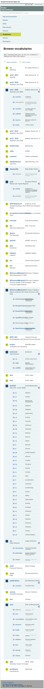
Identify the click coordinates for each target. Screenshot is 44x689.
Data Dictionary (17, 13)
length (17, 630)
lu (16, 488)
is (15, 472)
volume (17, 655)
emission (18, 624)
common (13, 156)
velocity (17, 650)
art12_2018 (14, 82)
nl (16, 499)
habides (13, 253)
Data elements (7, 27)
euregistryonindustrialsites (17, 213)
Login (28, 4)
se (16, 519)
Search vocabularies (12, 62)
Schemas (5, 31)
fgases (12, 233)
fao (11, 226)
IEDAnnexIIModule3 (17, 280)
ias (11, 260)
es (16, 441)
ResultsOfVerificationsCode (20, 311)
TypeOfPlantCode (20, 317)
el (15, 437)
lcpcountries (19, 548)
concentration (19, 619)
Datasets (5, 20)
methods (18, 114)
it (15, 476)
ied (11, 266)
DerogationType (20, 306)
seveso (12, 592)
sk (16, 527)
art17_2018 (14, 138)
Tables (5, 24)
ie (15, 468)
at (15, 397)
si (15, 523)
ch (16, 413)
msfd (12, 566)
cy (16, 417)
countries (18, 109)
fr (15, 448)
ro (16, 511)
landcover (13, 352)
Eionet (10, 13)
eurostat (13, 220)
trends (17, 125)
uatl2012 (18, 368)
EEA (11, 2)
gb (16, 452)
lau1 (11, 375)
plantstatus (18, 553)
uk (16, 535)
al (15, 393)
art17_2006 (14, 90)
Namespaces (6, 41)
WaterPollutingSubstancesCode (20, 328)
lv (15, 491)
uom (11, 604)
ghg (11, 246)
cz (16, 421)
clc (16, 359)
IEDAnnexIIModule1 (17, 273)
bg (16, 409)
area (16, 614)
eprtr (11, 182)
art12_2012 (14, 75)
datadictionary (15, 162)
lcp (11, 541)
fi (15, 445)
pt (16, 507)
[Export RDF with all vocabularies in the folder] (38, 92)
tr (15, 531)
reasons (17, 120)
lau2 (11, 380)
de (16, 425)
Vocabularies (7, 34)
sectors (17, 559)
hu (16, 464)
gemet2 (12, 240)
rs (16, 515)
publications (14, 581)
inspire (12, 344)
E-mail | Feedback (8, 682)
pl (16, 503)
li (15, 480)
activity (17, 189)
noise (12, 573)
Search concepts (26, 62)
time (16, 645)
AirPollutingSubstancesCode (20, 299)
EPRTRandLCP (16, 204)
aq (11, 68)
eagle (17, 363)
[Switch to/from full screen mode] (32, 5)
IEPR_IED (13, 337)
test (11, 599)
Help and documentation (10, 16)
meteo (17, 635)
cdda (12, 151)
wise (11, 662)
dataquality (14, 169)
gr (16, 456)
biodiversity (14, 146)
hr (16, 460)
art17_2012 (14, 131)
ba (16, 401)
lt (15, 484)
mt (16, 495)
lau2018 (13, 386)
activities (18, 97)
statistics (18, 639)
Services (5, 38)
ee (16, 433)
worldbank (14, 669)
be (16, 405)
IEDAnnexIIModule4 (17, 290)
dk (16, 429)
